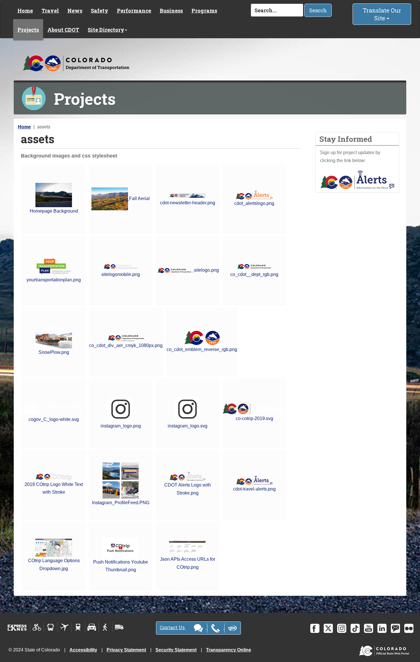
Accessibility (83, 649)
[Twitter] (328, 628)
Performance (134, 10)
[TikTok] (355, 628)
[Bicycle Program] (37, 627)
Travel (50, 10)
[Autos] (92, 627)
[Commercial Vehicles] (119, 627)
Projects (28, 29)
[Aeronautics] (64, 627)
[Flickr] (409, 628)
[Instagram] (342, 628)
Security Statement (176, 649)
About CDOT (63, 29)
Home (25, 10)
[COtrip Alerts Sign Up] (357, 179)
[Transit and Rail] (51, 627)
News (74, 10)
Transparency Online (228, 649)
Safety (99, 10)
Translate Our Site (382, 14)
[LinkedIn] (382, 628)
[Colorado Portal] (385, 649)
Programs (204, 10)
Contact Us (173, 627)
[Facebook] (315, 628)
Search (318, 10)
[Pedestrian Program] (106, 627)
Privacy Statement (126, 649)
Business (171, 10)
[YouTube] (368, 628)
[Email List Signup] (395, 628)
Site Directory (106, 29)
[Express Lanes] (17, 627)
